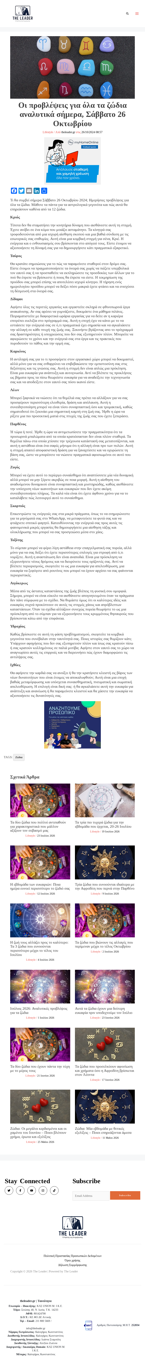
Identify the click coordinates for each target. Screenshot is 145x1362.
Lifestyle (48, 132)
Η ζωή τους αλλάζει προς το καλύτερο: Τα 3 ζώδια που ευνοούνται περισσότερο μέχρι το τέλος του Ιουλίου (39, 948)
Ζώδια (18, 757)
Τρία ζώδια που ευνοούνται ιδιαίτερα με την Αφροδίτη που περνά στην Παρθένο (104, 886)
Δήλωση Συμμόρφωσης (72, 1265)
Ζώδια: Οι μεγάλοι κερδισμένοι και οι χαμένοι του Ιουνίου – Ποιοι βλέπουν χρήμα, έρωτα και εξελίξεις (38, 1132)
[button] (127, 14)
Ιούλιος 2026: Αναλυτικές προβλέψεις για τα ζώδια (38, 1010)
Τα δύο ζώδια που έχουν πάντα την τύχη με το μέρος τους (40, 1068)
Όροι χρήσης (72, 1260)
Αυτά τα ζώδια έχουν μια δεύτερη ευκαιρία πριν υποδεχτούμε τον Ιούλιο (103, 1010)
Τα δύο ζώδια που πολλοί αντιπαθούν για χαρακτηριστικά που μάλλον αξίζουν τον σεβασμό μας (38, 826)
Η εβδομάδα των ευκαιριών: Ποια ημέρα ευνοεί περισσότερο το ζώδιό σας (40, 886)
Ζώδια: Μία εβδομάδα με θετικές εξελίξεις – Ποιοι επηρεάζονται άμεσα (103, 1130)
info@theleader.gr (35, 1328)
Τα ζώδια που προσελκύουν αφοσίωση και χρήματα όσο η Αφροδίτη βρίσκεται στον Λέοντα (104, 1070)
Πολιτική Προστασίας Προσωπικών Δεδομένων (73, 1255)
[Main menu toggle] (137, 13)
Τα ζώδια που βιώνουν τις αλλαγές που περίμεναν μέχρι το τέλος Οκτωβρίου (104, 944)
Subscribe (125, 1195)
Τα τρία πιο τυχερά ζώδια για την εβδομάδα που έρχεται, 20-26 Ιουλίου (103, 824)
